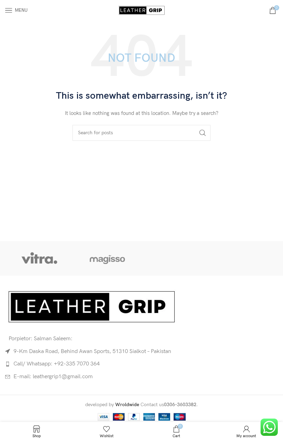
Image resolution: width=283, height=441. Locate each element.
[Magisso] (108, 258)
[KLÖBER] (243, 258)
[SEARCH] (203, 133)
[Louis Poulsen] (175, 258)
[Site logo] (141, 10)
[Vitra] (39, 258)
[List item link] (141, 364)
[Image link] (91, 306)
